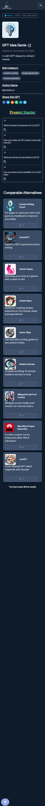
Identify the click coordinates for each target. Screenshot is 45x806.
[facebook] (4, 103)
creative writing (11, 73)
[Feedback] (5, 802)
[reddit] (12, 103)
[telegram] (25, 103)
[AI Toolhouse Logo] (6, 5)
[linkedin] (20, 103)
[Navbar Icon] (40, 5)
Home (9, 16)
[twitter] (8, 103)
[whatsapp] (16, 103)
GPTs (17, 16)
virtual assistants (11, 78)
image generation (30, 73)
